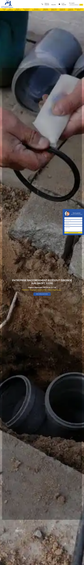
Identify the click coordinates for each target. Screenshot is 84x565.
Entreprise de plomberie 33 (62, 9)
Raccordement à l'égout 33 (26, 9)
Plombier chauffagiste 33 (18, 9)
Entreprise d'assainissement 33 (36, 9)
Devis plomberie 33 (10, 9)
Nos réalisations (42, 294)
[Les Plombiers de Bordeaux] (7, 4)
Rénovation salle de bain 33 (79, 9)
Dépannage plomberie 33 (45, 9)
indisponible (64, 4)
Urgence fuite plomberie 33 (54, 9)
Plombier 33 (4, 9)
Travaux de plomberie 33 (70, 9)
